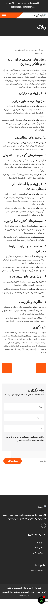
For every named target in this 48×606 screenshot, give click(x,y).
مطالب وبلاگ (38, 553)
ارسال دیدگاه (13, 461)
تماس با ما (39, 548)
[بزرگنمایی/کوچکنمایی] (47, 601)
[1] (41, 600)
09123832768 (37, 570)
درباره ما (40, 542)
